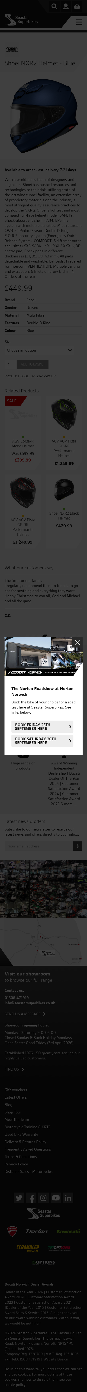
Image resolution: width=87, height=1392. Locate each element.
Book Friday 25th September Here (32, 726)
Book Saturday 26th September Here (35, 740)
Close (77, 642)
